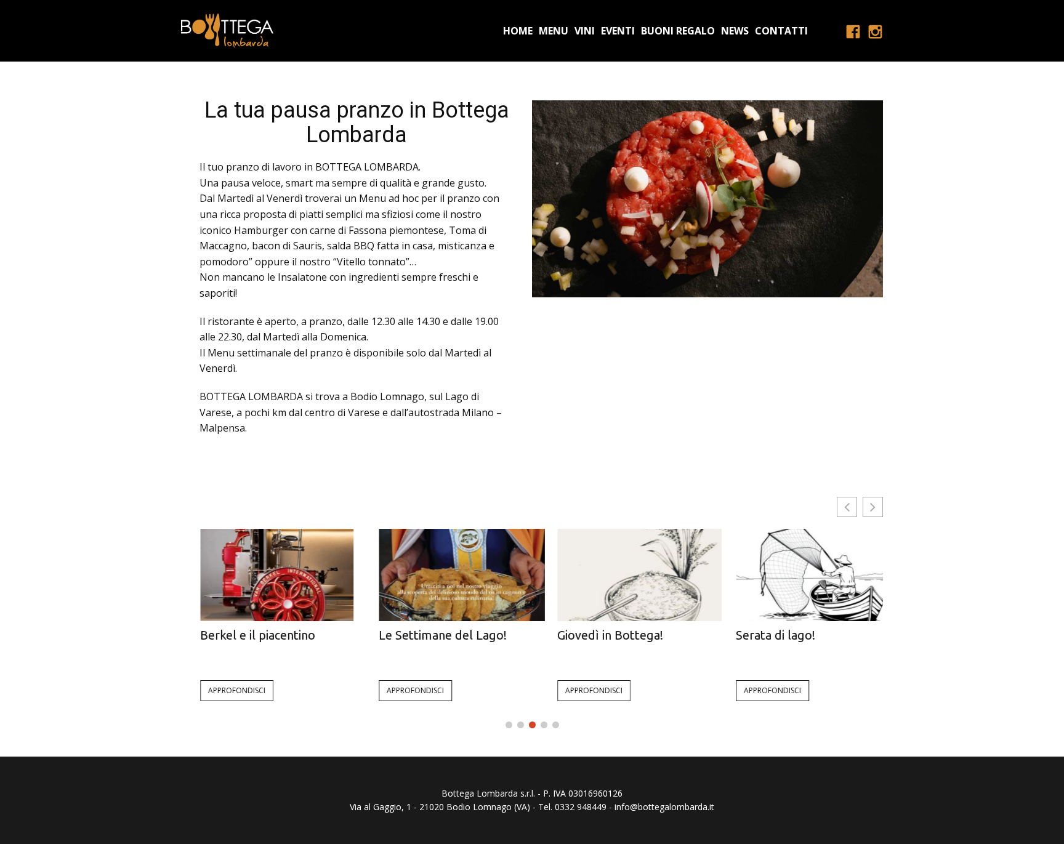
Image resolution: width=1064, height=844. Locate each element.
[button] (873, 507)
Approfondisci (217, 690)
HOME (518, 31)
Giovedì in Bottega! (591, 635)
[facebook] (853, 31)
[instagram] (875, 31)
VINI (584, 31)
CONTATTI (781, 31)
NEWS (735, 31)
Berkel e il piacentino (238, 635)
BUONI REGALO (678, 31)
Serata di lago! (756, 635)
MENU (553, 31)
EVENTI (618, 31)
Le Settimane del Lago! (424, 635)
